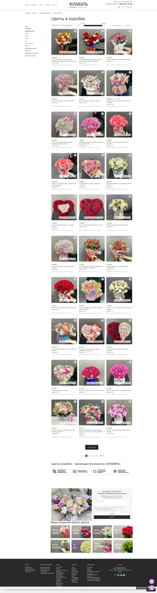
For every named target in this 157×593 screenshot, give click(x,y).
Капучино (74, 570)
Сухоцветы (28, 50)
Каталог (27, 5)
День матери (59, 583)
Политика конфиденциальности (93, 577)
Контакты (54, 5)
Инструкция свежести (93, 571)
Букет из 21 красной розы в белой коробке (64, 307)
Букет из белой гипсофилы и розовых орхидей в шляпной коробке (62, 142)
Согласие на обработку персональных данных (93, 579)
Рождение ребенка (61, 577)
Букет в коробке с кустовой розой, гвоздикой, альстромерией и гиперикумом (64, 60)
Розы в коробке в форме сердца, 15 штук (91, 225)
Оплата (41, 5)
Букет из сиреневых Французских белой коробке (118, 430)
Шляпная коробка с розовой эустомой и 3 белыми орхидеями (63, 430)
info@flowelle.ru (122, 568)
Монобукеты (28, 567)
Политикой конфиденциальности (136, 589)
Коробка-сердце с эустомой (60, 390)
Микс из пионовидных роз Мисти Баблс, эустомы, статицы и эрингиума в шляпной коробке (91, 431)
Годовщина (59, 571)
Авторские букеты (30, 570)
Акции (26, 26)
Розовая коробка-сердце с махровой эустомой (89, 184)
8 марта (58, 568)
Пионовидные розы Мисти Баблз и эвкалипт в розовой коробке (91, 142)
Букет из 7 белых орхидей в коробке (89, 100)
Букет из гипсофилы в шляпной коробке (63, 100)
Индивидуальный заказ (31, 53)
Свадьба (58, 579)
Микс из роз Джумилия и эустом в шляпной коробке (64, 349)
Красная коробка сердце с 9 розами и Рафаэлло (117, 349)
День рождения (60, 573)
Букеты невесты (44, 570)
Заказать (112, 517)
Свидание (59, 580)
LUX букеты (28, 571)
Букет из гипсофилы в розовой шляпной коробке (63, 267)
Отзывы (47, 5)
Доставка (34, 5)
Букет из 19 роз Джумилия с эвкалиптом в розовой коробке (64, 184)
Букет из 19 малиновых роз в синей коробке (91, 390)
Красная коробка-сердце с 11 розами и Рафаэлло (63, 225)
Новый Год (59, 585)
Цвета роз (74, 564)
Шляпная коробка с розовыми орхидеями (118, 59)
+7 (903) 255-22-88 (121, 567)
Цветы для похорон (30, 55)
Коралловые (75, 571)
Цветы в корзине (45, 568)
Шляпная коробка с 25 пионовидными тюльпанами (117, 267)
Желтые (74, 568)
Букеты (27, 564)
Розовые (74, 580)
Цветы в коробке (45, 567)
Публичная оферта (92, 574)
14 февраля (59, 586)
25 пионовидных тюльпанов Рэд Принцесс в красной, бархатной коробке (91, 267)
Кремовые (74, 574)
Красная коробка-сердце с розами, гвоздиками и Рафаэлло (89, 349)
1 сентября (28, 28)
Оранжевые (75, 577)
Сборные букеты (29, 568)
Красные (74, 573)
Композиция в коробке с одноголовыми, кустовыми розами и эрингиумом (90, 60)
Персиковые (75, 579)
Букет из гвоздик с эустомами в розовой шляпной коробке (90, 308)
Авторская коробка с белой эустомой (117, 225)
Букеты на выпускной (62, 570)
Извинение (59, 574)
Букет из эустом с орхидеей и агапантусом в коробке (119, 308)
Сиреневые (75, 582)
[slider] (82, 25)
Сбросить (127, 25)
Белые (73, 567)
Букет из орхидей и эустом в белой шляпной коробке (119, 184)
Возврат (89, 570)
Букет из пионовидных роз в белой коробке (119, 390)
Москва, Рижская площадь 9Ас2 (123, 1)
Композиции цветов (46, 564)
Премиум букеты (29, 31)
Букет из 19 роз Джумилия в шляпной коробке (117, 142)
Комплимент (59, 576)
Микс (73, 576)
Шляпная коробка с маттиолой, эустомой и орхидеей (119, 101)
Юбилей (58, 582)
